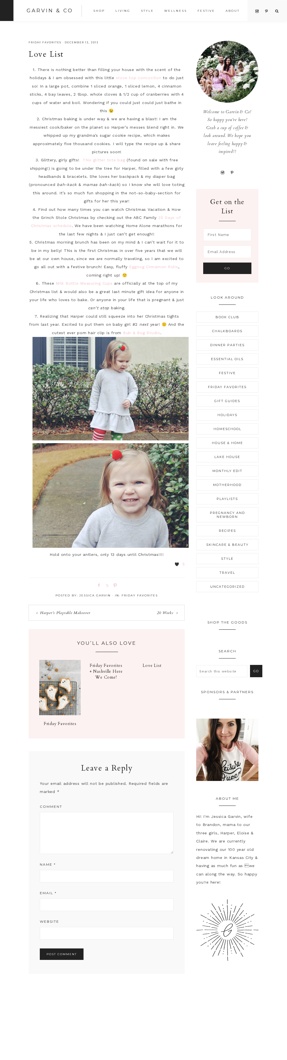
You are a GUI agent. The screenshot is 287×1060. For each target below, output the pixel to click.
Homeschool (227, 429)
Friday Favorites (45, 42)
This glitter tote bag (104, 160)
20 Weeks (165, 612)
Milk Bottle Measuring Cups (84, 283)
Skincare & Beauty (227, 545)
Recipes (227, 531)
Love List (152, 665)
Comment (51, 806)
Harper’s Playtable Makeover (65, 612)
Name (48, 864)
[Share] (97, 585)
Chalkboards (227, 331)
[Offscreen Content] (6, 10)
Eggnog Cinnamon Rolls (153, 267)
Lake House (227, 457)
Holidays (227, 415)
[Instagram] (222, 172)
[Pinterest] (232, 172)
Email (48, 893)
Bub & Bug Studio (141, 332)
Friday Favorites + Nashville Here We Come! (106, 671)
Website (49, 921)
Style (227, 559)
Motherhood (227, 485)
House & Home (227, 443)
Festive (227, 373)
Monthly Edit (227, 471)
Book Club (227, 317)
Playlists (227, 499)
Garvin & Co (50, 11)
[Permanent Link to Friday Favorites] (60, 714)
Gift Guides (227, 401)
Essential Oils (227, 359)
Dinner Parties (227, 345)
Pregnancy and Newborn (227, 515)
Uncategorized (227, 587)
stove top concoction (138, 77)
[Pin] (114, 585)
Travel (227, 573)
